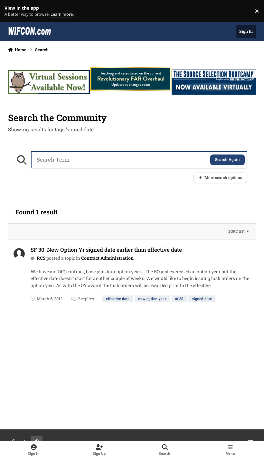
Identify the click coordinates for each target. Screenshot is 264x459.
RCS (41, 258)
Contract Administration (107, 258)
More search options (223, 177)
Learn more (12, 11)
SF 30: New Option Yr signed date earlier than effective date (106, 249)
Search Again (227, 159)
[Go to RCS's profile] (19, 253)
